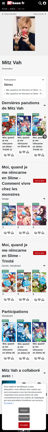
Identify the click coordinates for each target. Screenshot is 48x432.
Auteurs (12, 9)
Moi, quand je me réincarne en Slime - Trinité (25, 94)
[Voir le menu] (3, 3)
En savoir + (9, 403)
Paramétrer (24, 418)
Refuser (24, 410)
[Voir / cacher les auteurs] (44, 373)
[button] (36, 3)
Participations (10, 80)
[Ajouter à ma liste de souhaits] (8, 155)
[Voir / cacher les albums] (44, 105)
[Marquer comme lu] (12, 155)
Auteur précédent (10, 14)
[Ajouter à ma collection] (5, 155)
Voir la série (39, 181)
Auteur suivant (38, 14)
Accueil (4, 9)
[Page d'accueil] (15, 3)
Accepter (24, 425)
